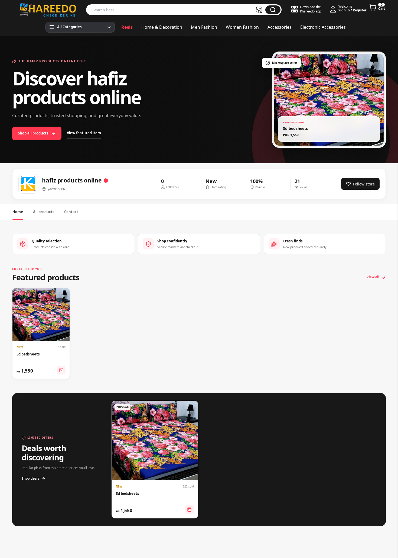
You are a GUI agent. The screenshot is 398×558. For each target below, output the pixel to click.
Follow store (364, 184)
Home (17, 211)
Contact (71, 211)
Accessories (279, 27)
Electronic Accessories (323, 27)
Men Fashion (204, 27)
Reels (127, 27)
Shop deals (30, 478)
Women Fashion (242, 27)
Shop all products (33, 133)
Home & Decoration (161, 27)
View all (373, 277)
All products (43, 211)
